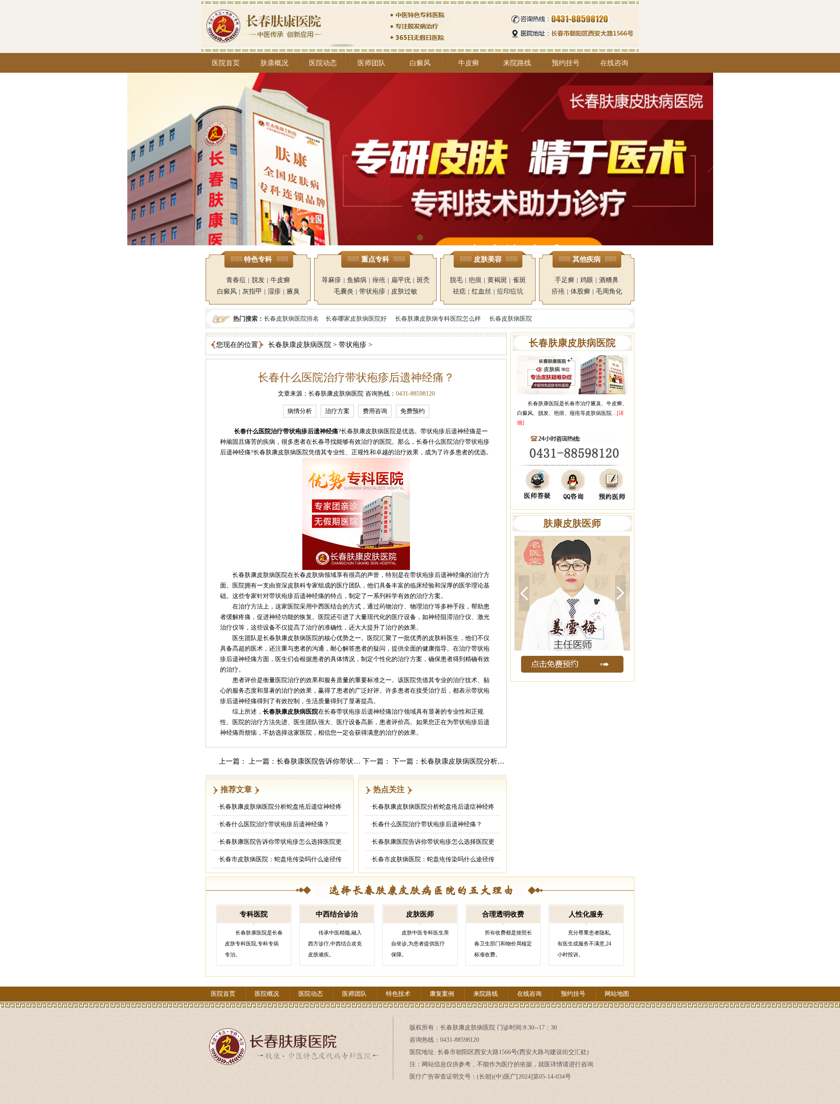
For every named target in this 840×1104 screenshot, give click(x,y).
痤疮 (378, 279)
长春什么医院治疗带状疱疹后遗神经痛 (286, 431)
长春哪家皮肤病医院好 (356, 318)
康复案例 (442, 994)
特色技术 (398, 994)
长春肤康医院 (543, 403)
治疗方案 (337, 411)
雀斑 (519, 279)
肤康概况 (274, 63)
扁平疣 (401, 279)
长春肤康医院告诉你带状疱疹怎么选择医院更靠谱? (355, 761)
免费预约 (412, 411)
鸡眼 (586, 279)
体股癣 (580, 291)
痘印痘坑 (510, 291)
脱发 (258, 279)
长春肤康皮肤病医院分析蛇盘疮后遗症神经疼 (280, 806)
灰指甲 (252, 291)
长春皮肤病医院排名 (291, 318)
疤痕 (475, 279)
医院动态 (323, 63)
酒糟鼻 (609, 279)
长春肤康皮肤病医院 (299, 344)
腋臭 (293, 291)
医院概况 (267, 994)
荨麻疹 (331, 279)
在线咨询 (614, 63)
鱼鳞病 (357, 279)
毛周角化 (609, 291)
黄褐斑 (497, 279)
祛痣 (459, 291)
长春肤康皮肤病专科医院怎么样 (438, 318)
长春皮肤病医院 (510, 318)
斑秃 (423, 279)
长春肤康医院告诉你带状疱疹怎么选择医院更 (280, 842)
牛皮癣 (468, 63)
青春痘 (236, 279)
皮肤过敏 (404, 291)
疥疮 (558, 291)
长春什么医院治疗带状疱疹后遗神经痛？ (274, 824)
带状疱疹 (372, 291)
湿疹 (274, 291)
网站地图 (617, 994)
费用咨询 (375, 411)
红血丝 (481, 291)
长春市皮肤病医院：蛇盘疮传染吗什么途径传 (280, 859)
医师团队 (371, 63)
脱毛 (456, 279)
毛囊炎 (344, 291)
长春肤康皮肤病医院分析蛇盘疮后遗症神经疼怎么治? (502, 761)
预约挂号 (566, 63)
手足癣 (564, 279)
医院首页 (226, 63)
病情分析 (299, 411)
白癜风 (420, 63)
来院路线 (517, 63)
